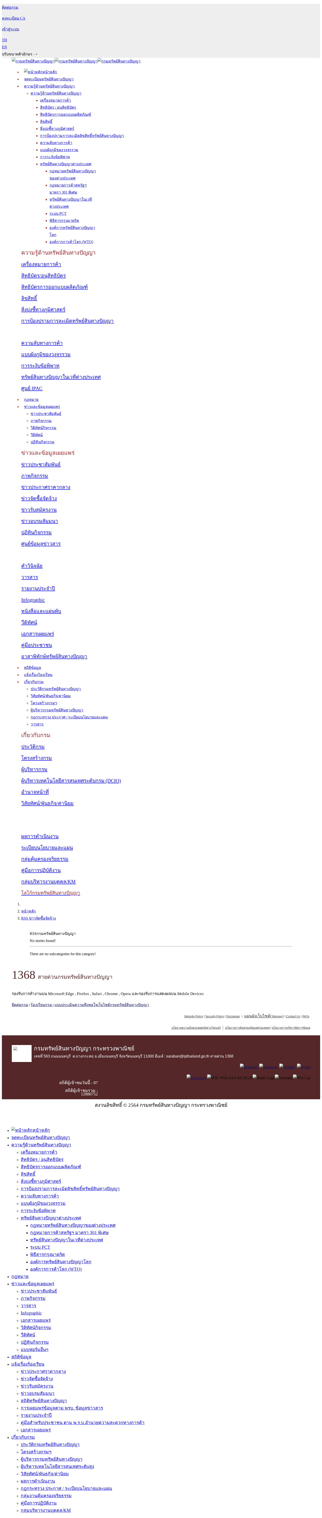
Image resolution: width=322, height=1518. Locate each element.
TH (4, 40)
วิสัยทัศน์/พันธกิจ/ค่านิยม (51, 696)
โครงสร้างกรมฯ (44, 703)
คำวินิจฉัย (31, 566)
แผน (257, 1016)
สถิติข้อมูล (32, 668)
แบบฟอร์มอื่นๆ (34, 1349)
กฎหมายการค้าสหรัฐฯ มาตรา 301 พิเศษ (69, 1232)
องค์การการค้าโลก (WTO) (71, 242)
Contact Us (293, 1016)
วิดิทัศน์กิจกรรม (43, 428)
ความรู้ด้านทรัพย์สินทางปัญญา (49, 86)
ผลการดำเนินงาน (39, 836)
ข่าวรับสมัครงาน (39, 510)
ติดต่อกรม (20, 1005)
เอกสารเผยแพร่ (37, 634)
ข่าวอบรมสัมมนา (39, 521)
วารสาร (29, 577)
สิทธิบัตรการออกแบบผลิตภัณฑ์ (65, 114)
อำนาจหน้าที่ (35, 792)
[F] (249, 1067)
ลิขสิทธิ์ (46, 122)
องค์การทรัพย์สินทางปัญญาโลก (60, 1261)
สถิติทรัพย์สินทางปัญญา (44, 1400)
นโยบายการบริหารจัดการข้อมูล (291, 1027)
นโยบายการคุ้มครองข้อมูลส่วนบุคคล (247, 1027)
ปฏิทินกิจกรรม (42, 442)
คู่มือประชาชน (36, 645)
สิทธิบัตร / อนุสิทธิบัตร (58, 107)
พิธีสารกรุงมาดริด (64, 221)
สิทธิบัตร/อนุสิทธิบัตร (43, 275)
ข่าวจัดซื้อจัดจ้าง (39, 498)
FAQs (305, 1016)
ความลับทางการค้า (56, 143)
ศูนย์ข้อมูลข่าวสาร (41, 544)
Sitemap (277, 1016)
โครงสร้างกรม (36, 758)
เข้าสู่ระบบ (10, 29)
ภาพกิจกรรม (41, 421)
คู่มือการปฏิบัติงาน (41, 870)
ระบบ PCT (58, 214)
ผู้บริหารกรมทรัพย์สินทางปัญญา (57, 710)
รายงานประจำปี (38, 588)
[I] (268, 1067)
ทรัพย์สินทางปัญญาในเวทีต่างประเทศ (61, 377)
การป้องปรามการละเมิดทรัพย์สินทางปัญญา (67, 321)
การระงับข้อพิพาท (55, 157)
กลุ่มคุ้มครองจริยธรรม (44, 859)
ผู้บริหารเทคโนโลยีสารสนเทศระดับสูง (57, 1466)
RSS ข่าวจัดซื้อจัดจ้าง (38, 918)
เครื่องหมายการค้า (55, 100)
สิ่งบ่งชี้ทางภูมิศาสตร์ (57, 129)
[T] (303, 1067)
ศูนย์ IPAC (31, 388)
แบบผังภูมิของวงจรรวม (59, 150)
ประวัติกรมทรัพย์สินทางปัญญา (56, 689)
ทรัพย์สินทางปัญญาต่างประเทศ (65, 164)
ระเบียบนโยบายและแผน (47, 847)
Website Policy (193, 1016)
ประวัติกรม (33, 747)
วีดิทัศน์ (37, 435)
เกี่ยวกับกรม (34, 682)
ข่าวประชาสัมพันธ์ (46, 414)
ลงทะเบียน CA (13, 18)
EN (4, 47)
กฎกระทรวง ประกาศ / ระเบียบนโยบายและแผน (69, 717)
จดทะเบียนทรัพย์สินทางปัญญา (49, 79)
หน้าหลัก (28, 911)
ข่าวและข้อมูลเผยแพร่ (42, 407)
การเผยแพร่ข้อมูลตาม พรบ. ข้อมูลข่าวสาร (62, 1408)
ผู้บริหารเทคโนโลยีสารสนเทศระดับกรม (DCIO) (71, 781)
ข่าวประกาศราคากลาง (45, 487)
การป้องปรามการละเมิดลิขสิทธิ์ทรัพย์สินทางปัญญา (82, 136)
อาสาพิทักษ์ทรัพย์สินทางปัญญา (54, 656)
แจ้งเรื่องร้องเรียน (38, 675)
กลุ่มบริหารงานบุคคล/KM (48, 881)
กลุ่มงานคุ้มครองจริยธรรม (46, 1495)
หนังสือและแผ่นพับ (41, 611)
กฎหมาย (31, 400)
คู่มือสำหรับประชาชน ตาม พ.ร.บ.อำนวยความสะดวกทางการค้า (82, 1422)
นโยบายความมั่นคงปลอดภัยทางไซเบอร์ (196, 1027)
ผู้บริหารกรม (34, 769)
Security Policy (214, 1016)
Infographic (33, 600)
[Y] (287, 1067)
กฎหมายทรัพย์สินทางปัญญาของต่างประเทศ (73, 1225)
